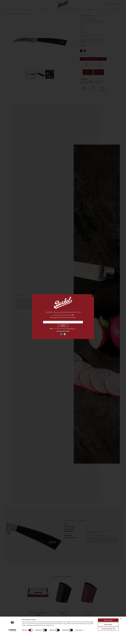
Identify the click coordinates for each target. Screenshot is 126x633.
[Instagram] (64, 334)
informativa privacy (71, 328)
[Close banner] (120, 618)
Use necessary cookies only (108, 628)
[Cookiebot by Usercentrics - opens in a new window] (12, 630)
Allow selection (108, 624)
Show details (79, 630)
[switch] (45, 630)
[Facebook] (61, 334)
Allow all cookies (108, 620)
